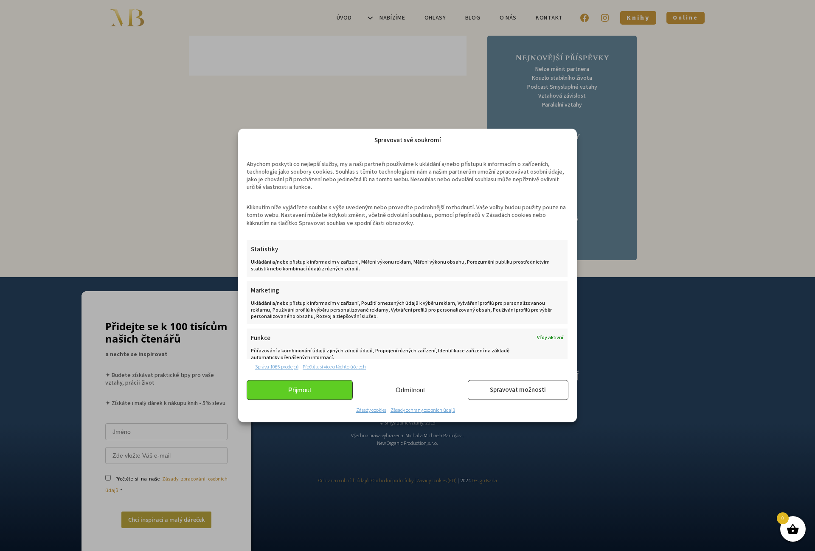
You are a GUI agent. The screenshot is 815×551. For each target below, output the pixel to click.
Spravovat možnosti (518, 389)
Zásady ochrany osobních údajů (423, 410)
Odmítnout (410, 390)
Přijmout (299, 390)
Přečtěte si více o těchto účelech (334, 367)
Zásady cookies (371, 410)
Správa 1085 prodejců (276, 367)
